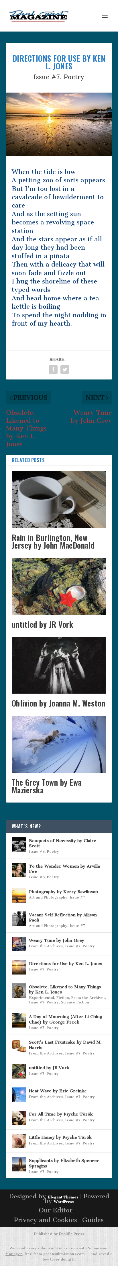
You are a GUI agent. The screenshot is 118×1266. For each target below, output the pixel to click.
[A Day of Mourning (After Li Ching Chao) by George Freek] (19, 1020)
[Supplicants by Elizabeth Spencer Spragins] (19, 1164)
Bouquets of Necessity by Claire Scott (62, 843)
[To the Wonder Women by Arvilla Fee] (19, 870)
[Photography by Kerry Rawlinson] (19, 895)
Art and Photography (48, 897)
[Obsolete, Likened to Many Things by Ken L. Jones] (19, 990)
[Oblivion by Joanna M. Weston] (59, 665)
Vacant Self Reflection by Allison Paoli (63, 917)
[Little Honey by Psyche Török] (19, 1141)
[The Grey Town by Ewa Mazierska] (59, 744)
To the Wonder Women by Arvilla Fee (64, 869)
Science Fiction (75, 1002)
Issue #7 (47, 77)
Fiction (62, 997)
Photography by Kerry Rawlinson (63, 891)
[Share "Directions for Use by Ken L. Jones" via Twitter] (64, 369)
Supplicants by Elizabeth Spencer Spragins (64, 1163)
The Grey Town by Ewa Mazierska (47, 786)
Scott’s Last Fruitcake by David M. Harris (65, 1045)
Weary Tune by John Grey (56, 940)
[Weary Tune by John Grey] (19, 944)
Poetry (74, 77)
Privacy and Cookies (45, 1220)
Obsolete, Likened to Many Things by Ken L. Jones (65, 989)
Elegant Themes (63, 1197)
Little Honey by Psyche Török (60, 1137)
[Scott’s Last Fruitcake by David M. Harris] (19, 1046)
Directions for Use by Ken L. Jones (65, 963)
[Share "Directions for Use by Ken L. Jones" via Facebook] (53, 369)
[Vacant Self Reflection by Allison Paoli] (19, 918)
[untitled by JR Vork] (59, 586)
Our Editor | (57, 1210)
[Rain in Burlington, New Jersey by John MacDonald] (59, 499)
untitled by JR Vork (42, 624)
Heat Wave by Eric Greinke (58, 1090)
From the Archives (46, 946)
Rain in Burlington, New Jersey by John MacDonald (53, 541)
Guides (93, 1220)
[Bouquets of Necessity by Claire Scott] (19, 844)
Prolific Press (71, 1234)
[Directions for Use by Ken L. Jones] (19, 967)
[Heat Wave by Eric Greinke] (19, 1094)
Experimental (41, 997)
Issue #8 (37, 851)
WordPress (64, 1202)
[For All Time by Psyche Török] (19, 1118)
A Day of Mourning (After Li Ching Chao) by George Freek (65, 1019)
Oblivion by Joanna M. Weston (58, 703)
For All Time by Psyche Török (61, 1114)
